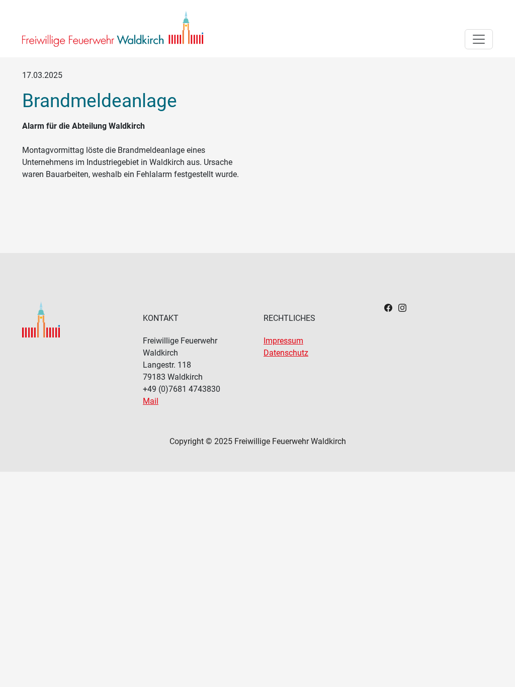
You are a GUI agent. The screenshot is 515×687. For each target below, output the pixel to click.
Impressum (283, 341)
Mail (150, 401)
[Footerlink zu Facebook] (388, 307)
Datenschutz (286, 353)
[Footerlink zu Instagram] (402, 307)
